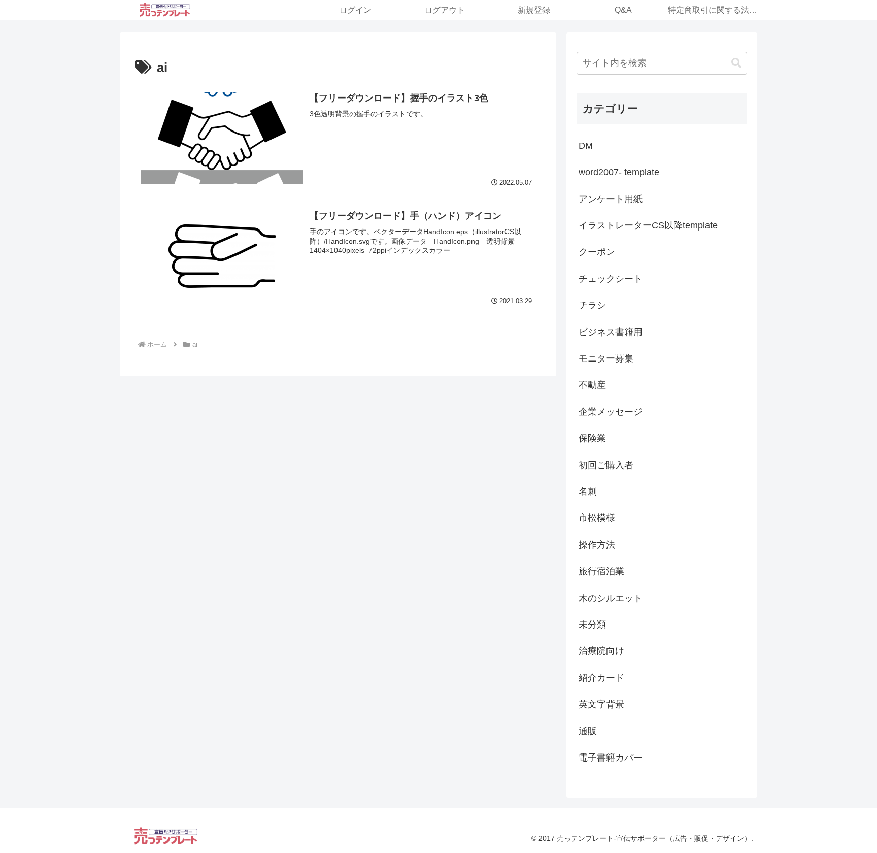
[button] (736, 63)
